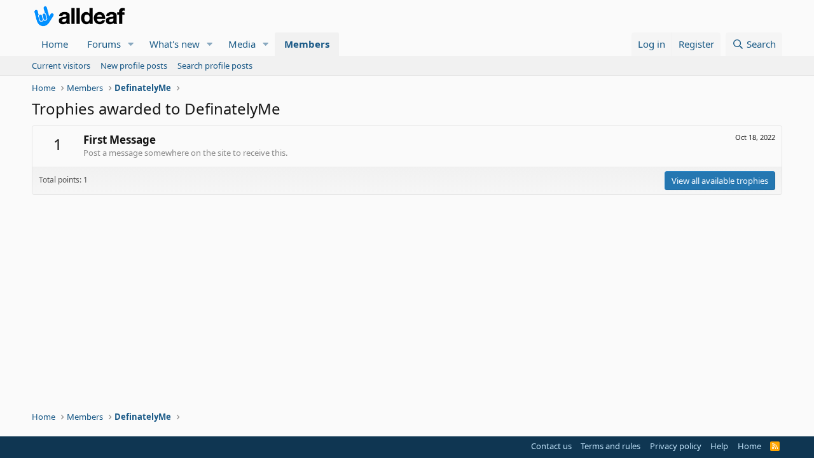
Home (54, 44)
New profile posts (133, 65)
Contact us (551, 446)
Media (242, 44)
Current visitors (61, 65)
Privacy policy (675, 446)
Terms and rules (610, 446)
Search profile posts (214, 65)
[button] (131, 44)
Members (306, 44)
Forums (104, 44)
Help (719, 446)
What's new (174, 44)
